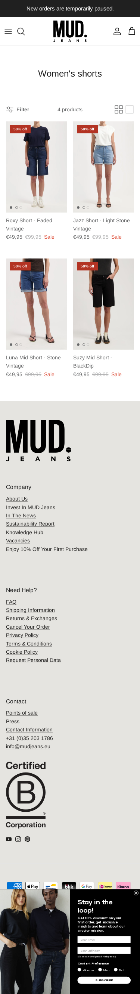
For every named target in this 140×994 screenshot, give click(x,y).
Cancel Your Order (28, 627)
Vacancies (18, 541)
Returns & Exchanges (31, 618)
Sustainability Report (30, 524)
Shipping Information (30, 610)
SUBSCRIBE (104, 980)
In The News (21, 515)
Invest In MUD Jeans (30, 507)
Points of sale (22, 713)
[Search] (24, 31)
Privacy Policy (22, 635)
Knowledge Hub (24, 532)
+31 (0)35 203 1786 (29, 738)
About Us (17, 499)
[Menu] (8, 31)
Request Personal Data (33, 660)
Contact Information (29, 730)
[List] (129, 109)
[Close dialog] (136, 893)
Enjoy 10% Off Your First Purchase (47, 549)
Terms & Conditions (29, 644)
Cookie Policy (22, 652)
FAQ (11, 602)
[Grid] (118, 109)
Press (12, 721)
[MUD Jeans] (70, 31)
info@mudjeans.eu (28, 746)
